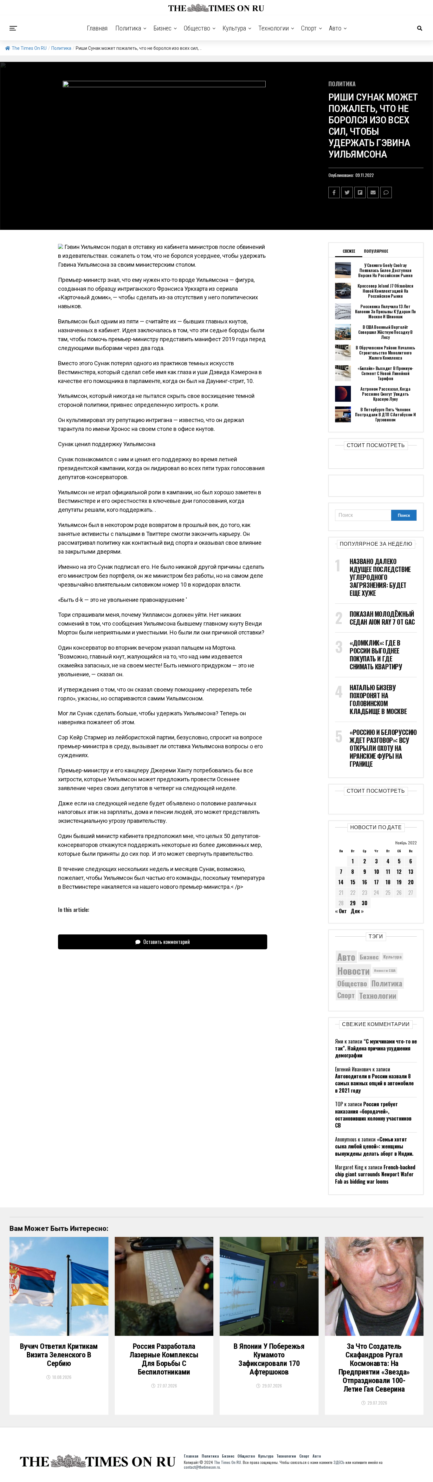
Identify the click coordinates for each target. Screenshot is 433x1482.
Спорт (309, 28)
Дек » (357, 911)
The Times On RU (29, 48)
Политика (128, 28)
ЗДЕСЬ (339, 1462)
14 (341, 882)
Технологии (273, 28)
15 (352, 882)
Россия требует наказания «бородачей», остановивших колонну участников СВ (373, 1114)
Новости (353, 970)
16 (364, 882)
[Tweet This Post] (347, 192)
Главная (97, 28)
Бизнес (162, 28)
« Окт (341, 911)
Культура (234, 28)
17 (376, 882)
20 (411, 882)
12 (399, 871)
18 (388, 882)
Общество (197, 28)
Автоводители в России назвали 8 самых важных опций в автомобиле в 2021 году (374, 1083)
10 (376, 871)
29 (353, 903)
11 (388, 871)
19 (399, 882)
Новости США (385, 970)
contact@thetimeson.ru (202, 1467)
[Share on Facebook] (334, 192)
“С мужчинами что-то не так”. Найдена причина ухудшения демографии (376, 1048)
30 (364, 903)
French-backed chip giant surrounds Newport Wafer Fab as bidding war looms (375, 1174)
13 (410, 871)
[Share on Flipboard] (360, 192)
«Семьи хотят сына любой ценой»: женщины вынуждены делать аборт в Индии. (374, 1146)
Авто (335, 28)
